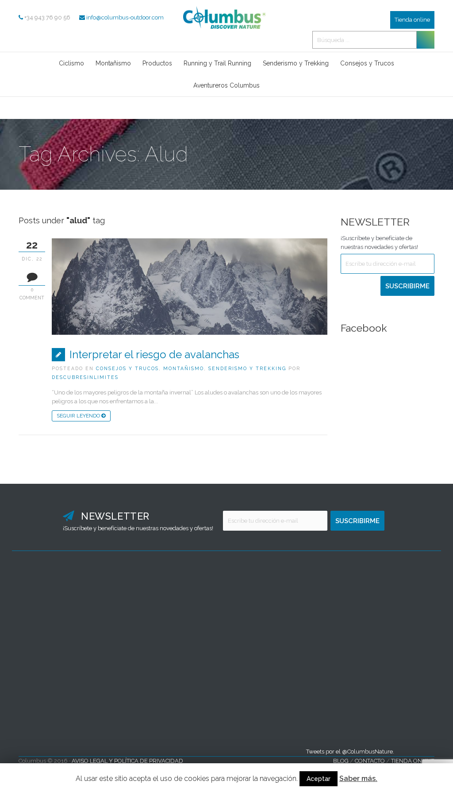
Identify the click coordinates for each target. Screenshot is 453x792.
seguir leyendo (79, 416)
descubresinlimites (85, 377)
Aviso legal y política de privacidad (127, 761)
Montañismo (183, 368)
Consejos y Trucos (127, 368)
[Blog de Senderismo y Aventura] (226, 33)
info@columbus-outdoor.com (125, 17)
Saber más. (358, 778)
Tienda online (412, 19)
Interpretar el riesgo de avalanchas (154, 354)
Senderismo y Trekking (247, 368)
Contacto (370, 761)
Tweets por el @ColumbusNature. (350, 751)
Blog (341, 761)
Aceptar (318, 778)
